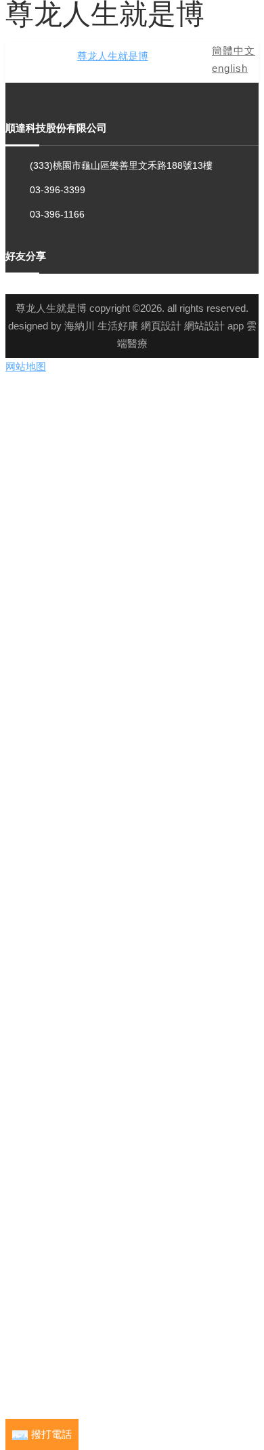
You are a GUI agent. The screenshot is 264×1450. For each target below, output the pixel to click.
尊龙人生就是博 (112, 56)
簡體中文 (233, 50)
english (230, 68)
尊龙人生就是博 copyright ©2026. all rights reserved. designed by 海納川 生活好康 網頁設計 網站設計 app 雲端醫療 (132, 325)
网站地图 (25, 366)
